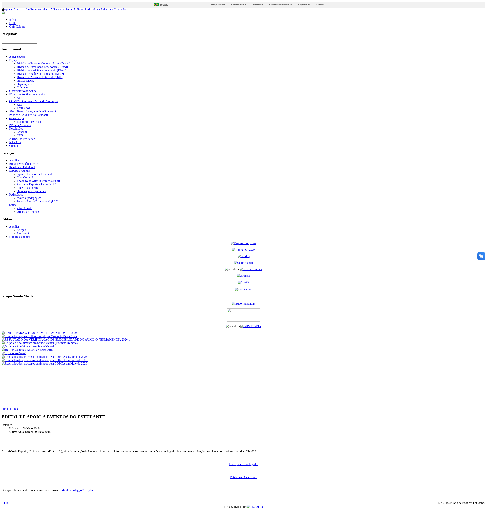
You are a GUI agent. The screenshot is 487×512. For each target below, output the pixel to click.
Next (16, 408)
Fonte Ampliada (38, 9)
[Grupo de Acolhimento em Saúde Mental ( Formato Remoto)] (40, 343)
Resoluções (16, 128)
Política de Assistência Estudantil (29, 114)
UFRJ (12, 23)
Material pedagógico (29, 198)
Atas (19, 97)
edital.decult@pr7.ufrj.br (77, 490)
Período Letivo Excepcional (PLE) (37, 201)
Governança (16, 118)
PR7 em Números (20, 125)
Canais (320, 4)
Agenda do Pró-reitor (22, 138)
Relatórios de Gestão (29, 121)
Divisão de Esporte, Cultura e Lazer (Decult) (43, 63)
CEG (20, 135)
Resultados (23, 108)
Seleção (21, 230)
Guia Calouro (17, 26)
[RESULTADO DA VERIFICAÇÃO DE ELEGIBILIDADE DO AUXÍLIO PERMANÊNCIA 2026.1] (66, 339)
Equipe (13, 60)
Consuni (22, 132)
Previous (7, 408)
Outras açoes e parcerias (31, 191)
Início (12, 19)
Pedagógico (16, 194)
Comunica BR (238, 4)
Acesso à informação (280, 4)
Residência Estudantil (22, 167)
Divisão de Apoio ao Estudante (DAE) (40, 77)
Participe (257, 4)
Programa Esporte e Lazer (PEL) (36, 184)
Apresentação (17, 56)
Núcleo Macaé (25, 80)
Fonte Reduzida (84, 9)
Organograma (25, 84)
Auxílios (14, 160)
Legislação (304, 4)
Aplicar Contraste (13, 9)
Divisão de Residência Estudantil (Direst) (41, 70)
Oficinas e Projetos (28, 211)
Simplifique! (218, 4)
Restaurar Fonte (61, 9)
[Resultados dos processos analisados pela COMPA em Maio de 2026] (44, 363)
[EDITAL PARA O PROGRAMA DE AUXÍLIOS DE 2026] (39, 332)
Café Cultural (25, 177)
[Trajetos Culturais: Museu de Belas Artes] (27, 349)
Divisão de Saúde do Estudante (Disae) (40, 73)
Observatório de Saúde (23, 90)
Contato (14, 145)
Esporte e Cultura (19, 170)
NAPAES (15, 142)
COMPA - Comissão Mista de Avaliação (33, 101)
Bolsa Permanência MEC (24, 163)
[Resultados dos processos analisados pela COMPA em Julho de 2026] (44, 356)
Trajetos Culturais (27, 187)
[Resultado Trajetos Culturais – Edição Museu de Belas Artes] (39, 336)
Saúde (13, 204)
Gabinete (22, 87)
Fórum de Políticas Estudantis (27, 94)
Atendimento (24, 208)
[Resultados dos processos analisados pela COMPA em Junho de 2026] (45, 360)
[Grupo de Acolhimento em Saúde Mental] (28, 346)
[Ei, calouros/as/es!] (14, 353)
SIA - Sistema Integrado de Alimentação (33, 111)
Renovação (23, 233)
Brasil (164, 4)
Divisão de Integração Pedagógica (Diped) (42, 66)
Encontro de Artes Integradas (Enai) (38, 180)
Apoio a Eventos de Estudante (35, 174)
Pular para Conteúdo (111, 9)
